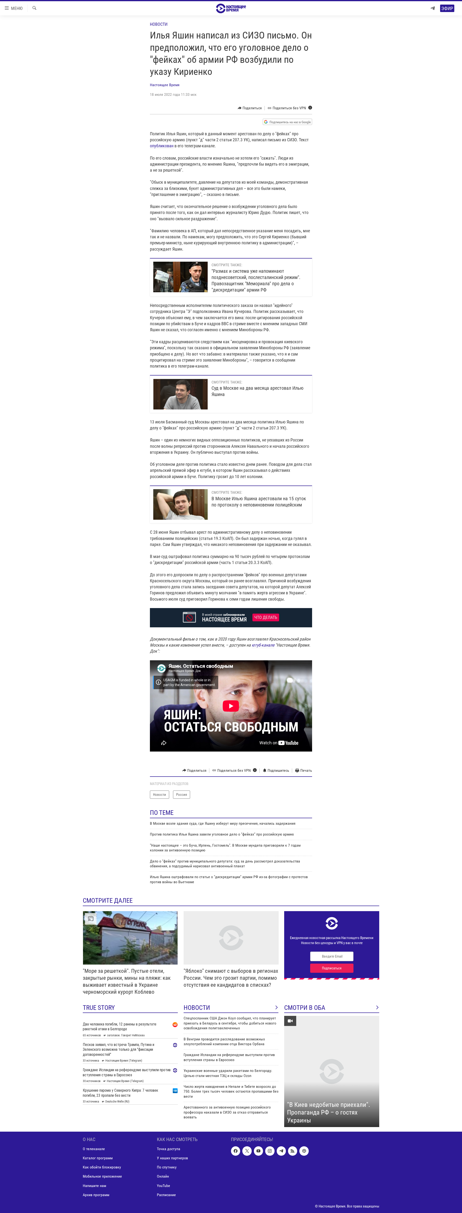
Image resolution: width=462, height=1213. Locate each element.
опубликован (161, 145)
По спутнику (167, 1167)
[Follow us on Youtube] (258, 1151)
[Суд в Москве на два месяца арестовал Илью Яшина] (180, 394)
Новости (158, 24)
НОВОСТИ (197, 1008)
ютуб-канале (263, 645)
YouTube (163, 1185)
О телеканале (94, 1149)
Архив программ (96, 1195)
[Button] (250, 108)
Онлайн (163, 1176)
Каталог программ (98, 1158)
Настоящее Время (165, 85)
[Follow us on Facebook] (235, 1151)
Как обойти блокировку (102, 1167)
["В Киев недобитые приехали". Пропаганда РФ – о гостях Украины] (331, 1071)
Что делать (265, 617)
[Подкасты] (303, 1151)
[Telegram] (432, 8)
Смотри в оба (304, 1008)
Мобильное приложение (102, 1176)
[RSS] (292, 1151)
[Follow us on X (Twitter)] (246, 1151)
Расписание (166, 1195)
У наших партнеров (172, 1158)
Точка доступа (168, 1149)
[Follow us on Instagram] (269, 1151)
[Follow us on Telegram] (281, 1151)
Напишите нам (94, 1185)
